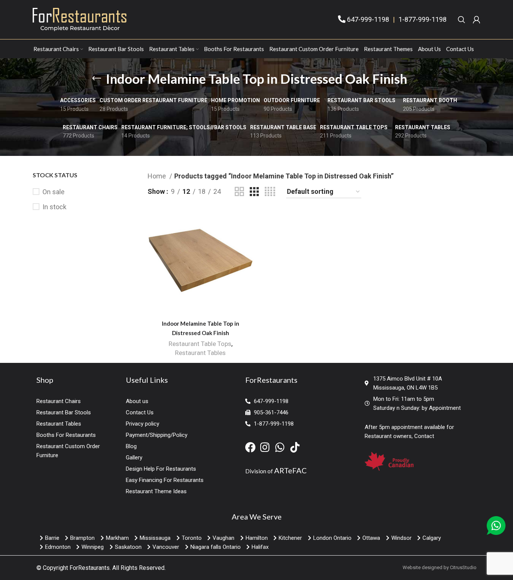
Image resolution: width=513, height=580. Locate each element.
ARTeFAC (290, 470)
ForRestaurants (89, 567)
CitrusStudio (463, 567)
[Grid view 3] (254, 192)
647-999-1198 (368, 19)
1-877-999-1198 (422, 19)
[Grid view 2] (239, 192)
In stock (54, 207)
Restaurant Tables (200, 352)
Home (157, 176)
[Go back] (96, 78)
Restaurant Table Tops (200, 343)
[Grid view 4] (270, 192)
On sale (53, 192)
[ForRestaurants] (80, 19)
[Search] (461, 19)
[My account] (476, 19)
